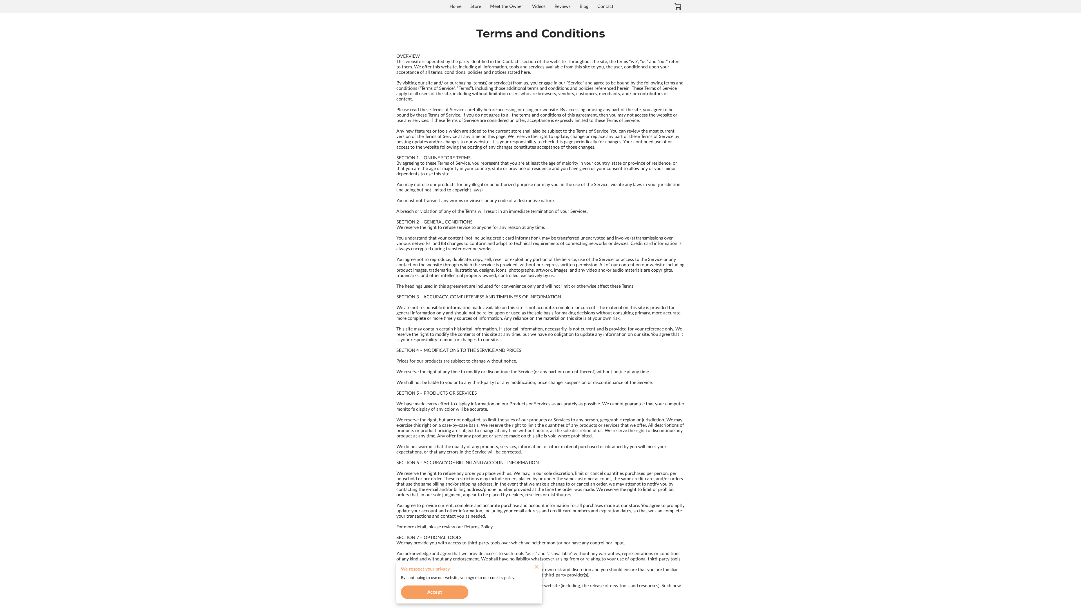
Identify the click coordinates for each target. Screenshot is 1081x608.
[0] (677, 6)
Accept (434, 592)
